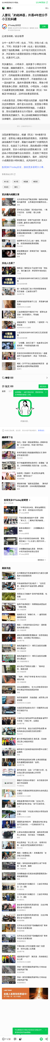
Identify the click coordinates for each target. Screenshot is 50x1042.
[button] (6, 1039)
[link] (15, 1039)
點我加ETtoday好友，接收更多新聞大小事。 (24, 167)
